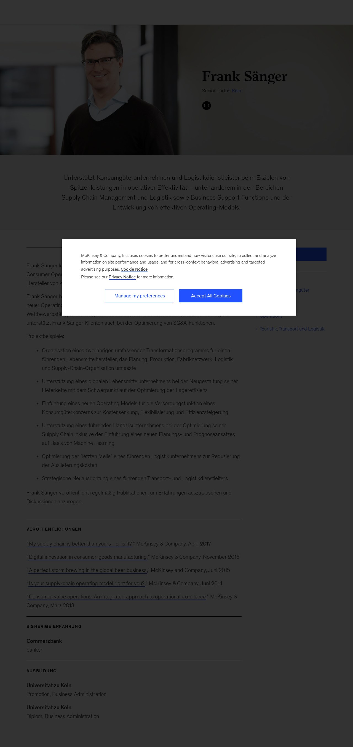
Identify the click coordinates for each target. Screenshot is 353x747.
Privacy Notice (122, 277)
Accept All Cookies (211, 296)
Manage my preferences (139, 296)
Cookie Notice (134, 269)
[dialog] (179, 277)
